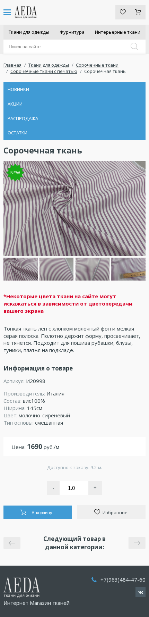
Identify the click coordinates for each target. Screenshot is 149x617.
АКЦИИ (15, 104)
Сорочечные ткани (97, 65)
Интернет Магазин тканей (36, 602)
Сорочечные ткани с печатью (43, 71)
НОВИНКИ (18, 89)
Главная (12, 65)
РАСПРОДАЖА (23, 118)
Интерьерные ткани (117, 32)
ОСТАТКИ (17, 133)
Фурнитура (72, 32)
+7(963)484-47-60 (123, 579)
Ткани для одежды (29, 32)
